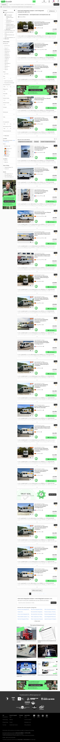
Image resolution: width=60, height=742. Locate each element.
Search (57, 4)
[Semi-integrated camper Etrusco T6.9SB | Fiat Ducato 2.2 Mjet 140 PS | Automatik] (25, 410)
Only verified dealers (9, 176)
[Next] (32, 27)
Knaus (6, 48)
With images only (9, 173)
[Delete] (27, 14)
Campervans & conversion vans (10, 21)
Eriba (6, 61)
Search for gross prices (8, 80)
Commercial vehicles (10, 30)
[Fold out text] (37, 40)
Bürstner (7, 49)
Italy (7, 150)
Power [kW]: (5, 93)
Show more (37, 621)
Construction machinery (9, 33)
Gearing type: (5, 112)
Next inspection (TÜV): (7, 126)
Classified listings (9, 167)
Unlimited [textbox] (7, 146)
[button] (58, 1)
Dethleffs (7, 54)
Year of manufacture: (7, 84)
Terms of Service (26, 739)
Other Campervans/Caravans (37, 619)
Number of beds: (6, 98)
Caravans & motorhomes (9, 13)
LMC (6, 64)
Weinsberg (7, 51)
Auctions (7, 168)
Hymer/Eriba (7, 63)
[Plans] (9, 192)
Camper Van (20, 611)
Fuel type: (5, 107)
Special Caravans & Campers (50, 619)
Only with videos (8, 175)
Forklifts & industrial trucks (9, 35)
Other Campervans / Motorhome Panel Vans (40, 616)
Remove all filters (22, 16)
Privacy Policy (20, 739)
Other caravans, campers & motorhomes (10, 27)
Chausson (7, 66)
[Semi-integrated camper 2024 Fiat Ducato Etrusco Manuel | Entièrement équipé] (25, 103)
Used (6, 162)
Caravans (8, 22)
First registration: (6, 121)
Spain (7, 153)
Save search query (37, 590)
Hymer (6, 60)
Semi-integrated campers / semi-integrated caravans (9, 16)
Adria (6, 69)
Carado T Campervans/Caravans (48, 141)
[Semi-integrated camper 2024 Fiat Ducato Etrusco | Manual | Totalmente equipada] (25, 217)
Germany (9, 148)
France (8, 154)
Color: (4, 117)
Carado (7, 52)
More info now (52, 494)
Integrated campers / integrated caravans (10, 25)
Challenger (7, 57)
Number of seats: (6, 102)
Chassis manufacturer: (7, 130)
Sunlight (7, 58)
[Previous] (18, 27)
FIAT (6, 68)
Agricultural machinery (10, 37)
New (6, 160)
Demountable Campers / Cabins (24, 616)
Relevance (52, 11)
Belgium (8, 151)
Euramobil (7, 55)
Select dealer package (9, 201)
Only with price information (9, 82)
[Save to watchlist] (56, 23)
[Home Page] (1, 6)
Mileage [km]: (5, 89)
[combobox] (9, 146)
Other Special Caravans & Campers (51, 609)
